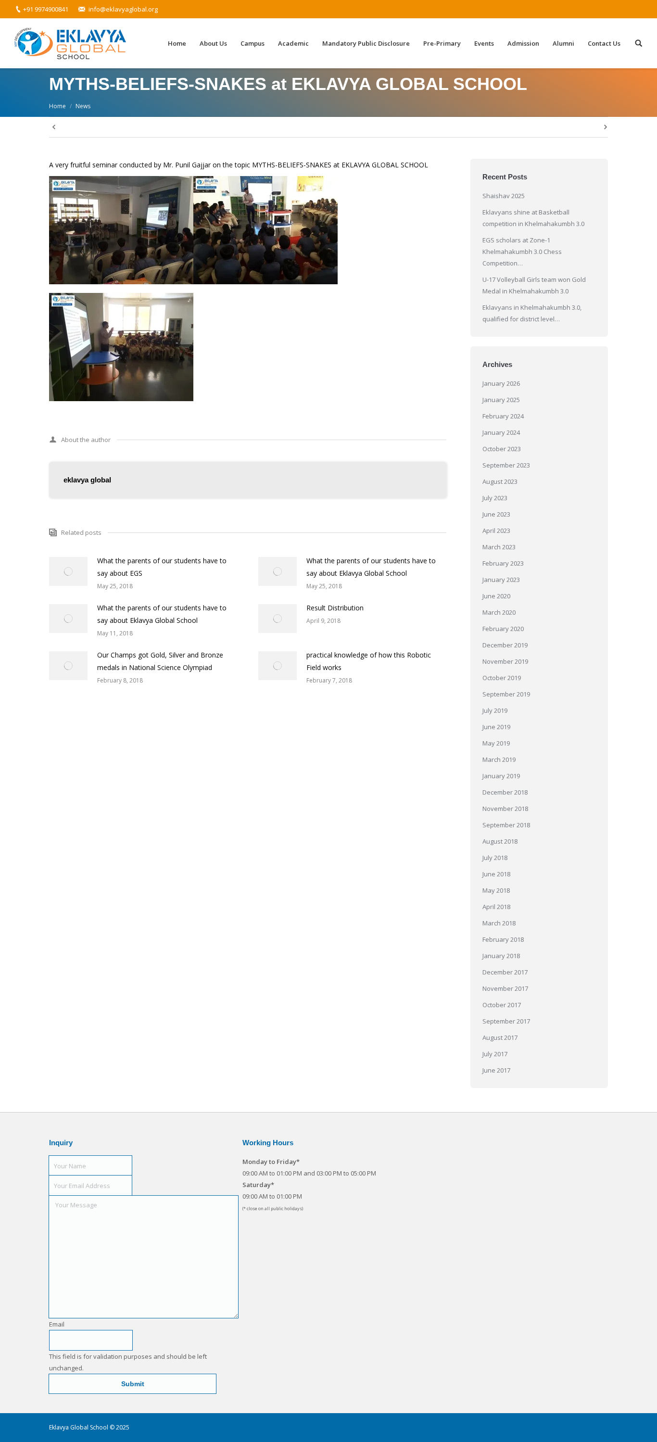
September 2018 (506, 825)
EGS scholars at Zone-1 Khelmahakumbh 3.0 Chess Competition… (522, 251)
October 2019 (501, 677)
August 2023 (500, 481)
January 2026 (501, 383)
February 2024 (503, 416)
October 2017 (501, 1004)
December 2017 (505, 972)
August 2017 (500, 1037)
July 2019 (494, 710)
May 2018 (496, 890)
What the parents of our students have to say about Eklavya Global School (371, 567)
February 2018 (503, 939)
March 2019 (499, 759)
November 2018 (505, 808)
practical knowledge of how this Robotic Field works (368, 661)
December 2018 (505, 792)
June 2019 (496, 726)
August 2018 (500, 841)
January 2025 (501, 399)
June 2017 (496, 1070)
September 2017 (506, 1021)
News (83, 106)
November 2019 (505, 661)
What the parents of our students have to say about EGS (162, 567)
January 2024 (501, 432)
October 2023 (501, 448)
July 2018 (494, 857)
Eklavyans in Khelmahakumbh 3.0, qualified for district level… (531, 313)
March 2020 (499, 612)
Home (57, 106)
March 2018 (499, 923)
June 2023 (496, 514)
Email (56, 1324)
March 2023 (499, 547)
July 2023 (494, 497)
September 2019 (506, 694)
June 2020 (496, 596)
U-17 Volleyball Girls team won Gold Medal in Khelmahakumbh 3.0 (534, 285)
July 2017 (494, 1054)
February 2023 (503, 563)
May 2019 (496, 743)
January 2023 (501, 579)
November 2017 (505, 988)
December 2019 (505, 645)
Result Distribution (335, 607)
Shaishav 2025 (503, 195)
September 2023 (506, 465)
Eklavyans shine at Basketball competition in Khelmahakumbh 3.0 (533, 218)
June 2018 (496, 874)
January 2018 (501, 955)
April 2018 (496, 906)
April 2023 (496, 530)
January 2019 (501, 776)
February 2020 (503, 628)
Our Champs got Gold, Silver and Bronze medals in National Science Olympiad (160, 661)
